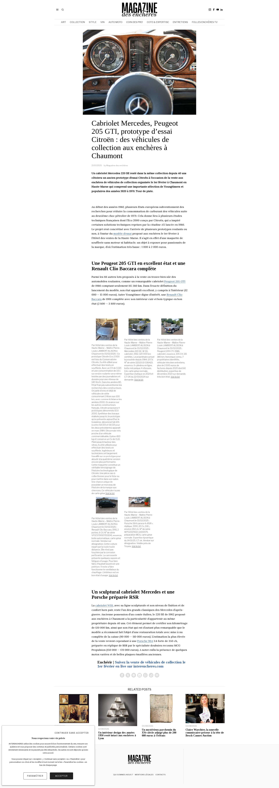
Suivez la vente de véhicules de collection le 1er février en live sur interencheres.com (141, 664)
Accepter (61, 776)
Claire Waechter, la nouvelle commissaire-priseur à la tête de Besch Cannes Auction (205, 732)
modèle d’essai (122, 233)
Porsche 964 (145, 641)
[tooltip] (210, 9)
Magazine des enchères (117, 165)
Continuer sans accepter (72, 733)
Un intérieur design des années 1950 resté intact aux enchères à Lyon (117, 735)
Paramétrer (35, 776)
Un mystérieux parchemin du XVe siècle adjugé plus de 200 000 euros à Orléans (159, 732)
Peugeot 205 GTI (174, 281)
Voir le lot (110, 493)
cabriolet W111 (104, 605)
